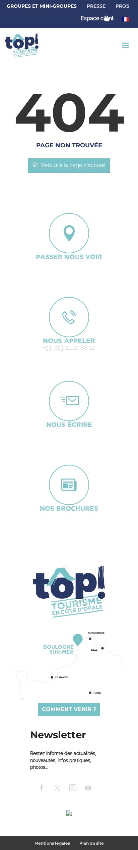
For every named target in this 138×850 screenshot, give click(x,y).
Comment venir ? (69, 709)
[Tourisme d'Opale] (69, 591)
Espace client (97, 18)
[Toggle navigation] (126, 45)
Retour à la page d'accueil (73, 165)
